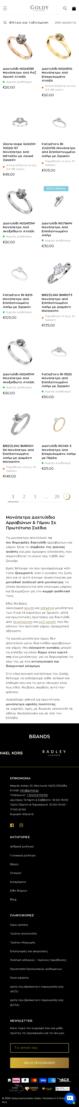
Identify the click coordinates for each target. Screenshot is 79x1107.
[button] (5, 8)
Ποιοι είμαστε (19, 977)
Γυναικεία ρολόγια (22, 855)
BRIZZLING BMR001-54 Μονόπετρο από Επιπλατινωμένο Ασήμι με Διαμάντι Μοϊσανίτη (18, 453)
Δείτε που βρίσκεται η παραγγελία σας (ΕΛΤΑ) (37, 1002)
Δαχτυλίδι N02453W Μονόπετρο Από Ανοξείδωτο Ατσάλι (19, 227)
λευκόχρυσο (22, 621)
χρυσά (29, 608)
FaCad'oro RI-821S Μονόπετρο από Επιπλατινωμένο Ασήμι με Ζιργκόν (18, 301)
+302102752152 (37, 795)
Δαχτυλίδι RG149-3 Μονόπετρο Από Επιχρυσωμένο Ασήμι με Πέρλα (59, 452)
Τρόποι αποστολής (23, 933)
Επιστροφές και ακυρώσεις (29, 951)
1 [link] (13, 496)
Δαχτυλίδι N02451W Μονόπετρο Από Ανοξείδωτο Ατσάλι (18, 378)
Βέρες (14, 864)
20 (56, 496)
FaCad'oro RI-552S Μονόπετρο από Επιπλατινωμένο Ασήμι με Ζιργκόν (57, 380)
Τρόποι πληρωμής (22, 942)
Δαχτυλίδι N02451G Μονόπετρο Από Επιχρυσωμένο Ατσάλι (57, 74)
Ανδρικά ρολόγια (22, 846)
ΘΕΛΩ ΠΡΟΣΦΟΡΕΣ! (39, 1062)
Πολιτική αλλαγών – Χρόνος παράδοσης (38, 960)
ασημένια (47, 608)
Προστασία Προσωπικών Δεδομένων (36, 968)
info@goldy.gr (29, 790)
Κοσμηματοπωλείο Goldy (26, 1098)
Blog (13, 899)
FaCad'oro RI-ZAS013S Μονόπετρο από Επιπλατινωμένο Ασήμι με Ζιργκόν (58, 150)
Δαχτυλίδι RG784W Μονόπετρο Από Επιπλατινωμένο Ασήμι (57, 229)
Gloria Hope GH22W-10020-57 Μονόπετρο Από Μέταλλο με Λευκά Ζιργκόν (19, 152)
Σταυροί (15, 872)
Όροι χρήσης (19, 924)
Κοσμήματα (18, 881)
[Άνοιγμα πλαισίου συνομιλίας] (70, 1098)
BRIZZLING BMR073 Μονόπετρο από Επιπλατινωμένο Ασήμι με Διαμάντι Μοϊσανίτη (57, 302)
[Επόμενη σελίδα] (66, 496)
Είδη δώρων (18, 890)
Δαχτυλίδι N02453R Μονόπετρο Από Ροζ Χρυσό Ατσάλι (19, 72)
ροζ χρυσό (47, 621)
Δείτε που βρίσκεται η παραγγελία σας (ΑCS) (37, 989)
